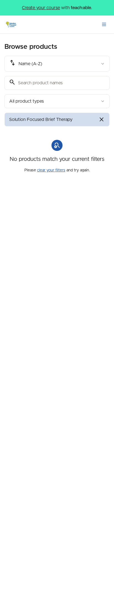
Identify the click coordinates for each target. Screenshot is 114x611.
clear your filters (51, 170)
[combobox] (57, 64)
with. (57, 8)
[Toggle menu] (104, 24)
